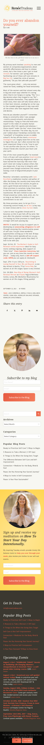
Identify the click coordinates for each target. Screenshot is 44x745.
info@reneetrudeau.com (12, 608)
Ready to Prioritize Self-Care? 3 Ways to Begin (21, 448)
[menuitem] (38, 8)
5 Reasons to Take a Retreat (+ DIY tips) (19, 452)
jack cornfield (14, 293)
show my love (27, 208)
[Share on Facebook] (7, 310)
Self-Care (6, 28)
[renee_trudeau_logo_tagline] (18, 8)
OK (16, 740)
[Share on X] (14, 310)
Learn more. (18, 684)
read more (34, 157)
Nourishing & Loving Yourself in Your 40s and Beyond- (19, 263)
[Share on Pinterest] (22, 310)
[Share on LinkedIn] (29, 310)
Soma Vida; (29, 266)
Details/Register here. (32, 718)
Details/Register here (18, 710)
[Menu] (38, 8)
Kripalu (22, 274)
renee (23, 289)
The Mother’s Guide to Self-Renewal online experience (21, 245)
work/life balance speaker (28, 295)
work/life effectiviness (12, 298)
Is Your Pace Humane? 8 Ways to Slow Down (20, 649)
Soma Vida (13, 295)
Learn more (15, 697)
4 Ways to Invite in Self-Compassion (17, 475)
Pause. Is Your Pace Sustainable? (15, 479)
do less (29, 205)
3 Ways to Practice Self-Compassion (17, 645)
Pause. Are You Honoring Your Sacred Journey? (21, 472)
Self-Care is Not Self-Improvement (17, 631)
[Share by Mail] (37, 310)
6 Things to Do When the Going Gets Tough (20, 456)
